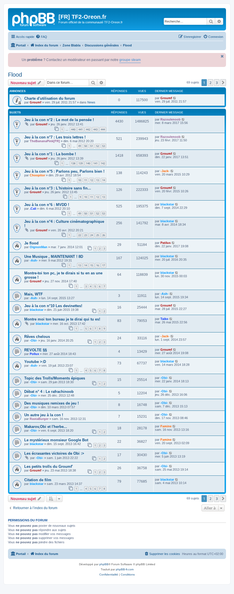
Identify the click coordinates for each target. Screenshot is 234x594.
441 (80, 129)
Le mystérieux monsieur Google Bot (56, 440)
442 (88, 129)
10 (79, 180)
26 (103, 235)
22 (79, 235)
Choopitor (37, 175)
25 (97, 235)
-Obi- (33, 340)
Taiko (164, 319)
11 (85, 180)
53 (103, 146)
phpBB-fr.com (125, 569)
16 (97, 265)
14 (103, 180)
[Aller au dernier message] (175, 98)
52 (97, 146)
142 (103, 163)
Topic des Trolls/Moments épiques (54, 378)
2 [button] (210, 82)
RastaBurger (39, 419)
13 (97, 180)
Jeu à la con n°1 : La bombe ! (50, 154)
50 (85, 146)
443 (95, 129)
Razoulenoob (170, 119)
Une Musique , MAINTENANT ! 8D (53, 256)
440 (73, 129)
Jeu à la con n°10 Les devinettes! (53, 306)
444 (103, 129)
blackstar (167, 204)
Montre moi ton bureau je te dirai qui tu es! (62, 319)
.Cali (33, 208)
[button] (223, 82)
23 (85, 235)
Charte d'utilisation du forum (49, 98)
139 (80, 163)
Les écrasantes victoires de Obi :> (54, 453)
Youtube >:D (35, 362)
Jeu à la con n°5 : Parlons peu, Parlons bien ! (64, 171)
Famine (166, 426)
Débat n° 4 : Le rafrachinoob (49, 391)
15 (91, 265)
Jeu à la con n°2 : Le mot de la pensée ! (59, 120)
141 (95, 163)
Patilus (165, 242)
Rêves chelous (37, 336)
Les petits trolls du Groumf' (48, 466)
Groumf (35, 102)
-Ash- (34, 260)
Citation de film (37, 480)
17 (103, 265)
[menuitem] (41, 36)
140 (88, 163)
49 (79, 146)
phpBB (103, 564)
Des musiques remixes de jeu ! (51, 403)
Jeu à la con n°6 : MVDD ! (46, 205)
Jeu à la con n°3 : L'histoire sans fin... (57, 188)
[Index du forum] (33, 18)
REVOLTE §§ (35, 350)
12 (91, 180)
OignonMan (38, 247)
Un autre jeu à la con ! (43, 415)
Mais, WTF (33, 294)
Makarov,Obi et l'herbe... (45, 426)
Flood (15, 75)
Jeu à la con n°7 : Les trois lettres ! (55, 137)
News (91, 102)
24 (91, 235)
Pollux (34, 354)
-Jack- (165, 171)
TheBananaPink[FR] (45, 141)
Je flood (31, 243)
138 (73, 163)
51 (91, 146)
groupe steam (123, 60)
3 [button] (217, 82)
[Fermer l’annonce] (222, 56)
